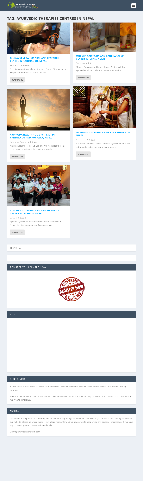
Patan (78, 63)
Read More (17, 79)
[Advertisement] (71, 346)
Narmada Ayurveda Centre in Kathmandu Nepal (103, 134)
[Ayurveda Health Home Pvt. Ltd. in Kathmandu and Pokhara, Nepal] (38, 109)
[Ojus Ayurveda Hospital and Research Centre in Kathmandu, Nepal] (38, 38)
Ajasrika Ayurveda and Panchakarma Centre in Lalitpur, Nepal (34, 212)
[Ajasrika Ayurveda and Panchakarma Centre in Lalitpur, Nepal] (38, 185)
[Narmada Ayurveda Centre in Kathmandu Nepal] (104, 107)
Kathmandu (14, 65)
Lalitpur (13, 218)
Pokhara (23, 142)
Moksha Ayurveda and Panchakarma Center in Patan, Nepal (100, 57)
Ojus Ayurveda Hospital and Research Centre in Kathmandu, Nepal (34, 60)
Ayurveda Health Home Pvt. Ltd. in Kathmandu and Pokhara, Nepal (32, 136)
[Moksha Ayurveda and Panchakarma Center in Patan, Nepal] (104, 37)
